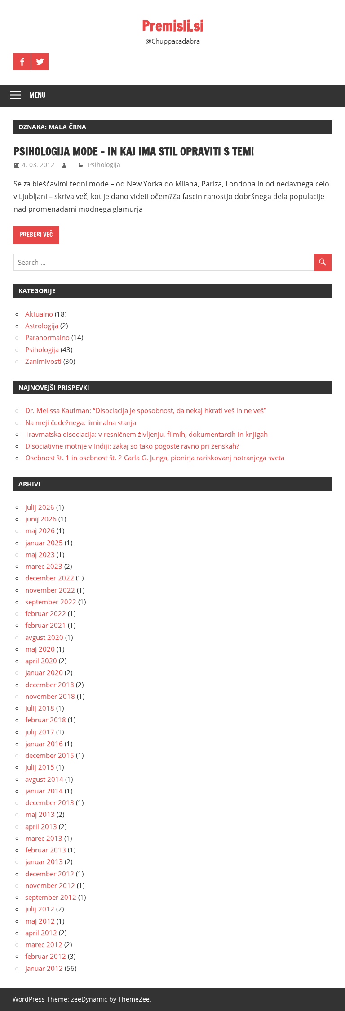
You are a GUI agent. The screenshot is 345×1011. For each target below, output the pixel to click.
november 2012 (50, 885)
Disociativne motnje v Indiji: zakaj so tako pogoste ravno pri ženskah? (132, 445)
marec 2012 (43, 944)
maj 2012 (40, 920)
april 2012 (41, 932)
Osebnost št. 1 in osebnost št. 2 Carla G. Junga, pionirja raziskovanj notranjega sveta (154, 457)
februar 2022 (45, 613)
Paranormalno (47, 337)
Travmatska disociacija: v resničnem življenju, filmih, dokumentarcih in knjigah (146, 434)
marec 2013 (43, 838)
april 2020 (41, 660)
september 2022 (50, 601)
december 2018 (49, 684)
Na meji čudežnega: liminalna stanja (80, 422)
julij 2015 (39, 766)
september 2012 (50, 897)
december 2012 (49, 873)
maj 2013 (40, 814)
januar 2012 (44, 968)
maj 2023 (40, 554)
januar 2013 (44, 861)
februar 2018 (45, 719)
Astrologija (41, 325)
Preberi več (36, 234)
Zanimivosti (43, 361)
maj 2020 (40, 648)
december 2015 (49, 755)
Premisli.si (172, 25)
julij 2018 (39, 707)
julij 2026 (39, 507)
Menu (37, 95)
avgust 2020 (44, 637)
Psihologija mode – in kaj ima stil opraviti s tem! (133, 151)
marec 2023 (43, 566)
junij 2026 (41, 518)
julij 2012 (39, 908)
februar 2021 (45, 625)
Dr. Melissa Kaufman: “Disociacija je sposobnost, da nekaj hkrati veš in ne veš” (145, 410)
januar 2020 (44, 672)
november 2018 (50, 696)
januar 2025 (44, 542)
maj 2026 (40, 530)
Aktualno (39, 313)
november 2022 (50, 589)
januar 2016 (44, 743)
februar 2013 (45, 849)
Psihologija (104, 164)
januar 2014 (44, 790)
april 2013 (41, 826)
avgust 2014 (44, 779)
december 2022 (49, 577)
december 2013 (49, 802)
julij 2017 (39, 731)
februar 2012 (45, 956)
